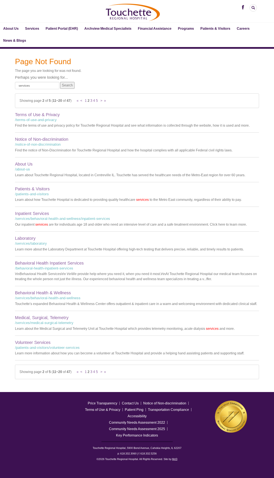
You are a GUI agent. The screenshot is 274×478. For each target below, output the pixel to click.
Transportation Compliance (168, 409)
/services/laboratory (31, 243)
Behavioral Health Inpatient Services (49, 263)
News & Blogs (14, 40)
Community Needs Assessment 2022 (137, 422)
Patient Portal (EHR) (62, 28)
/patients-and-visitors (32, 194)
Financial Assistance (154, 28)
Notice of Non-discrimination (41, 139)
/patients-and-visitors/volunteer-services (47, 348)
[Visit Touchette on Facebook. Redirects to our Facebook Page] (244, 7)
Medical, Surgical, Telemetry (41, 317)
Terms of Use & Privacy (37, 114)
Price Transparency (102, 403)
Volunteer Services (33, 342)
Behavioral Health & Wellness (43, 292)
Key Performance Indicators (137, 435)
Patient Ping (134, 409)
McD (174, 459)
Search (67, 85)
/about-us (22, 169)
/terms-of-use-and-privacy (36, 120)
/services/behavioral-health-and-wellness (47, 298)
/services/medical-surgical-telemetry (44, 323)
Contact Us (130, 403)
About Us (11, 28)
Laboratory (25, 238)
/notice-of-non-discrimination (38, 144)
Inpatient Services (32, 213)
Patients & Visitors (215, 28)
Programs (186, 28)
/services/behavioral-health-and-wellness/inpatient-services (62, 219)
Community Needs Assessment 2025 (137, 429)
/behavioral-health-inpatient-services (44, 268)
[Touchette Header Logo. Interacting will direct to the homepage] (133, 11)
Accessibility (137, 416)
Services (32, 28)
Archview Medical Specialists (107, 28)
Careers (243, 28)
